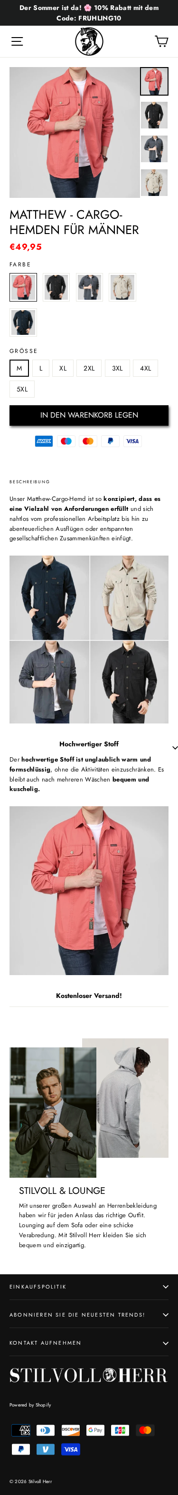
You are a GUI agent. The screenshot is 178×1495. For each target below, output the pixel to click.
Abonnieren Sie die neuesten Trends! (77, 1315)
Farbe (20, 264)
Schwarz (56, 287)
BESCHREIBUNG (29, 482)
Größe (23, 351)
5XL (22, 389)
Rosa (23, 287)
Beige (122, 287)
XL (62, 368)
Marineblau (23, 322)
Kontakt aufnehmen (45, 1343)
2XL (89, 368)
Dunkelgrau (89, 287)
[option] (74, 132)
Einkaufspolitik (37, 1286)
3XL (117, 368)
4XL (145, 368)
